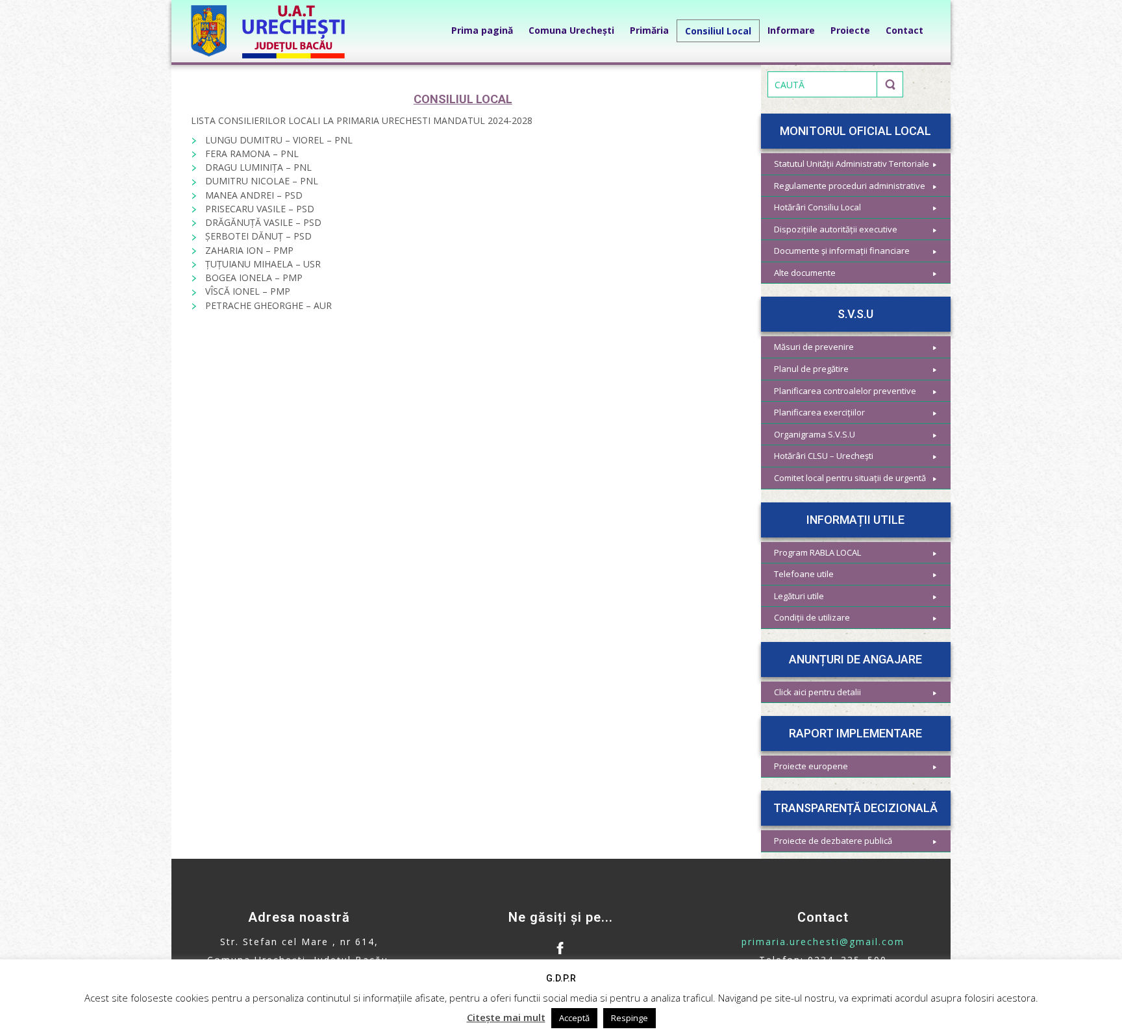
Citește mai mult (506, 1017)
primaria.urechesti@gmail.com (823, 941)
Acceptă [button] (574, 1018)
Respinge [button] (629, 1018)
